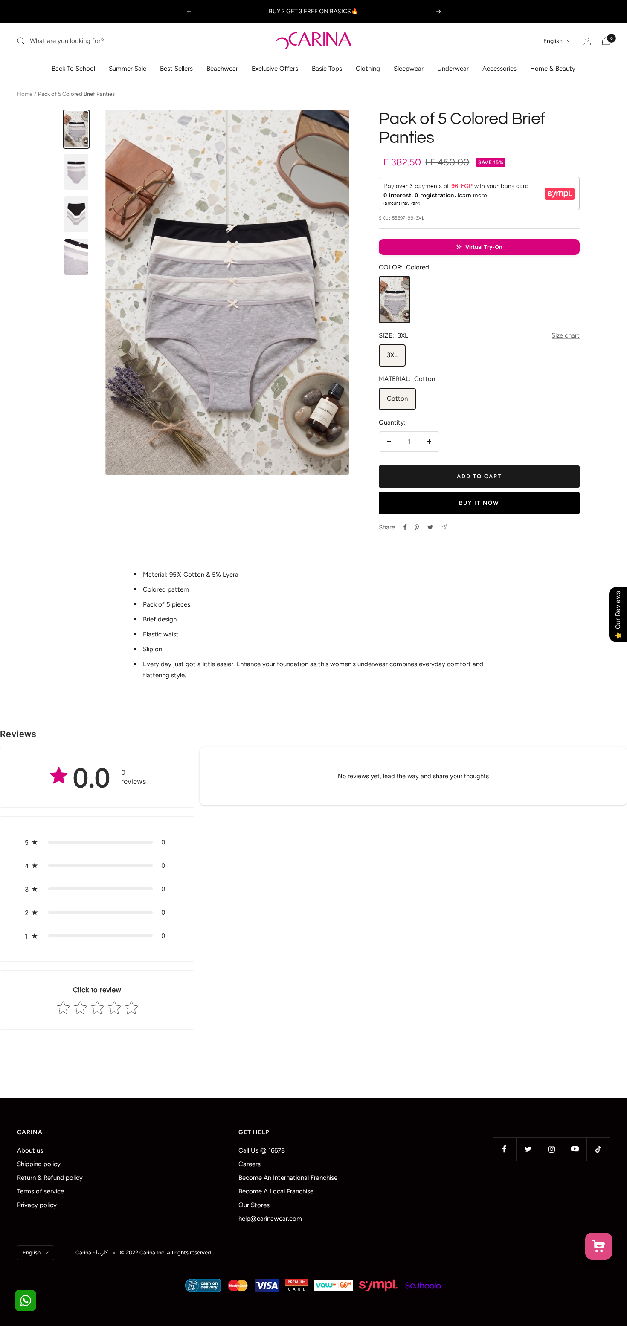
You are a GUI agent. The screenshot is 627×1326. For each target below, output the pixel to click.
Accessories (499, 68)
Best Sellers (176, 68)
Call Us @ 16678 (261, 1150)
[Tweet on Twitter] (430, 527)
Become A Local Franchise (276, 1191)
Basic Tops (327, 68)
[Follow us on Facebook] (504, 1149)
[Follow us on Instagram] (551, 1149)
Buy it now (479, 503)
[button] (479, 247)
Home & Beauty (552, 68)
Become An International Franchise (287, 1178)
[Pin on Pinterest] (417, 527)
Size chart (566, 335)
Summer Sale (127, 68)
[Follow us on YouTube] (574, 1149)
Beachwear (222, 68)
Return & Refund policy (50, 1178)
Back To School (73, 68)
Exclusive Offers (275, 68)
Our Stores (254, 1205)
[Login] (587, 41)
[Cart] (605, 41)
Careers (249, 1164)
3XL (392, 355)
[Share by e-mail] (444, 527)
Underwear (453, 68)
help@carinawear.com (270, 1218)
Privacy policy (37, 1205)
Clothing (368, 68)
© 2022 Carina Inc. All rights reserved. (166, 1252)
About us (30, 1150)
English (553, 41)
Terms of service (40, 1191)
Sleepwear (409, 68)
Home (24, 94)
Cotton (397, 398)
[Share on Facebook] (405, 527)
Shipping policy (39, 1164)
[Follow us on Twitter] (528, 1149)
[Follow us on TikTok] (598, 1149)
